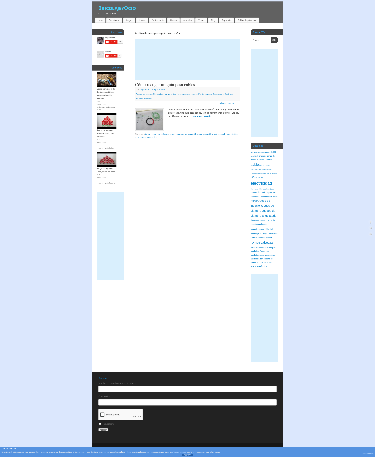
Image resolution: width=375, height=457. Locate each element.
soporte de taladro (264, 262)
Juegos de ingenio (258, 220)
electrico (254, 189)
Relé (253, 237)
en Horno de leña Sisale (265, 189)
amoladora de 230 (268, 152)
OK (273, 40)
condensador (257, 169)
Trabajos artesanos (144, 98)
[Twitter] (370, 228)
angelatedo (144, 89)
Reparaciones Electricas (223, 94)
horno (253, 197)
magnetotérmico (257, 229)
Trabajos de (114, 20)
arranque (262, 156)
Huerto (173, 20)
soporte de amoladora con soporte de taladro (263, 259)
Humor (142, 20)
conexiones (267, 169)
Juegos (129, 20)
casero (261, 165)
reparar (269, 238)
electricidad (261, 183)
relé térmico (260, 238)
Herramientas (170, 94)
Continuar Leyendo (203, 116)
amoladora (256, 152)
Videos (201, 20)
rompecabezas (262, 242)
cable (255, 165)
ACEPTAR (187, 455)
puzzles (268, 234)
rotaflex (254, 248)
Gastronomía (157, 20)
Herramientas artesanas (187, 94)
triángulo (255, 266)
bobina (268, 159)
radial (274, 233)
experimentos (271, 193)
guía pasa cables (205, 134)
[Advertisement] (187, 59)
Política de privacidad (247, 20)
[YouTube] (370, 234)
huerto (275, 197)
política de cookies (178, 452)
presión (254, 234)
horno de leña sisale (263, 197)
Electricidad (158, 94)
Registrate (226, 20)
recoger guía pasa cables (145, 137)
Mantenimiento (205, 94)
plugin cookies (368, 454)
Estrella (262, 192)
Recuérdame (108, 424)
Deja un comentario (227, 103)
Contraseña (104, 396)
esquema (254, 193)
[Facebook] (370, 222)
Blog (213, 20)
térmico (263, 266)
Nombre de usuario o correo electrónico (117, 383)
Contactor (258, 177)
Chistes (267, 165)
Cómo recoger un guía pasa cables (165, 84)
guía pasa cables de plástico (226, 134)
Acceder (103, 430)
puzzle (261, 233)
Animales (187, 20)
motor (269, 228)
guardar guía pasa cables (187, 134)
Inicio (100, 20)
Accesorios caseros (144, 94)
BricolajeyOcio (117, 8)
